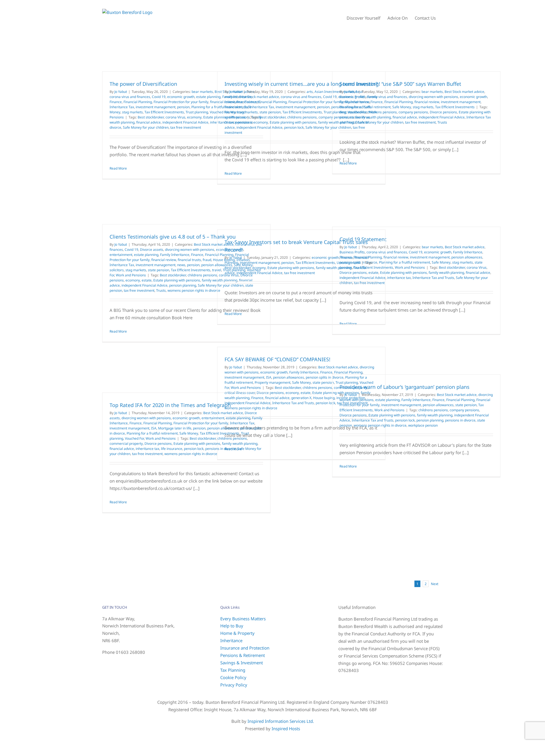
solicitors (117, 270)
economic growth (180, 96)
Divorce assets (151, 249)
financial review (426, 101)
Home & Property (237, 633)
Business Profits (352, 96)
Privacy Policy (233, 685)
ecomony (194, 117)
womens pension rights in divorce (193, 290)
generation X (301, 397)
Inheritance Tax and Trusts (433, 277)
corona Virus (175, 117)
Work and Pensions (131, 275)
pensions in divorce (460, 420)
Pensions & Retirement (242, 655)
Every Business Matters (243, 618)
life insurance (171, 448)
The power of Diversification (143, 83)
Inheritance (231, 640)
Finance (116, 101)
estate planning (208, 96)
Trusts (442, 122)
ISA (268, 377)
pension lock (294, 127)
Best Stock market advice (259, 96)
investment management (155, 107)
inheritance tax (399, 277)
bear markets (202, 91)
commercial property (126, 443)
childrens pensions (302, 117)
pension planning (182, 285)
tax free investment (185, 127)
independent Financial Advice (185, 122)
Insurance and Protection (244, 648)
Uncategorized (348, 262)
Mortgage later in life (174, 428)
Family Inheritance (354, 101)
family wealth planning (373, 117)
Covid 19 (158, 96)
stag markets (132, 112)
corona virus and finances (130, 96)
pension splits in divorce (324, 377)
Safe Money (401, 107)
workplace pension (423, 425)
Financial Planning (137, 101)
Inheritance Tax (122, 107)
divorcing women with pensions (433, 96)
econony (259, 267)
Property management (272, 382)
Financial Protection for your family (181, 101)
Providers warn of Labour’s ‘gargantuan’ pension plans (404, 386)
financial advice (148, 122)
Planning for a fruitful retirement (365, 107)
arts (310, 91)
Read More (118, 168)
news (181, 264)
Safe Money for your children (146, 127)
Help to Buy (231, 626)
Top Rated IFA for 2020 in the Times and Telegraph (170, 405)
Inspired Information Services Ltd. (281, 721)
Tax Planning (232, 670)
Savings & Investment (241, 662)
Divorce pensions (238, 122)
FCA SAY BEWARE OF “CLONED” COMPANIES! (277, 359)
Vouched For (134, 438)
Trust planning (197, 112)
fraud (207, 259)
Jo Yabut (120, 91)
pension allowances (466, 257)
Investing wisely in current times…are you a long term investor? (301, 83)
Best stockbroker (151, 117)
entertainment (121, 254)
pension (183, 107)
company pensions (413, 112)
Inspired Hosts (286, 728)
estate (147, 280)
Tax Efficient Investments (164, 112)
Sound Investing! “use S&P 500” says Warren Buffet (400, 83)
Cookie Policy (233, 677)
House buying (324, 397)
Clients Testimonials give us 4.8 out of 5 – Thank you (173, 236)
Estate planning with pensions (293, 122)
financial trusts (236, 107)
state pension (270, 112)
